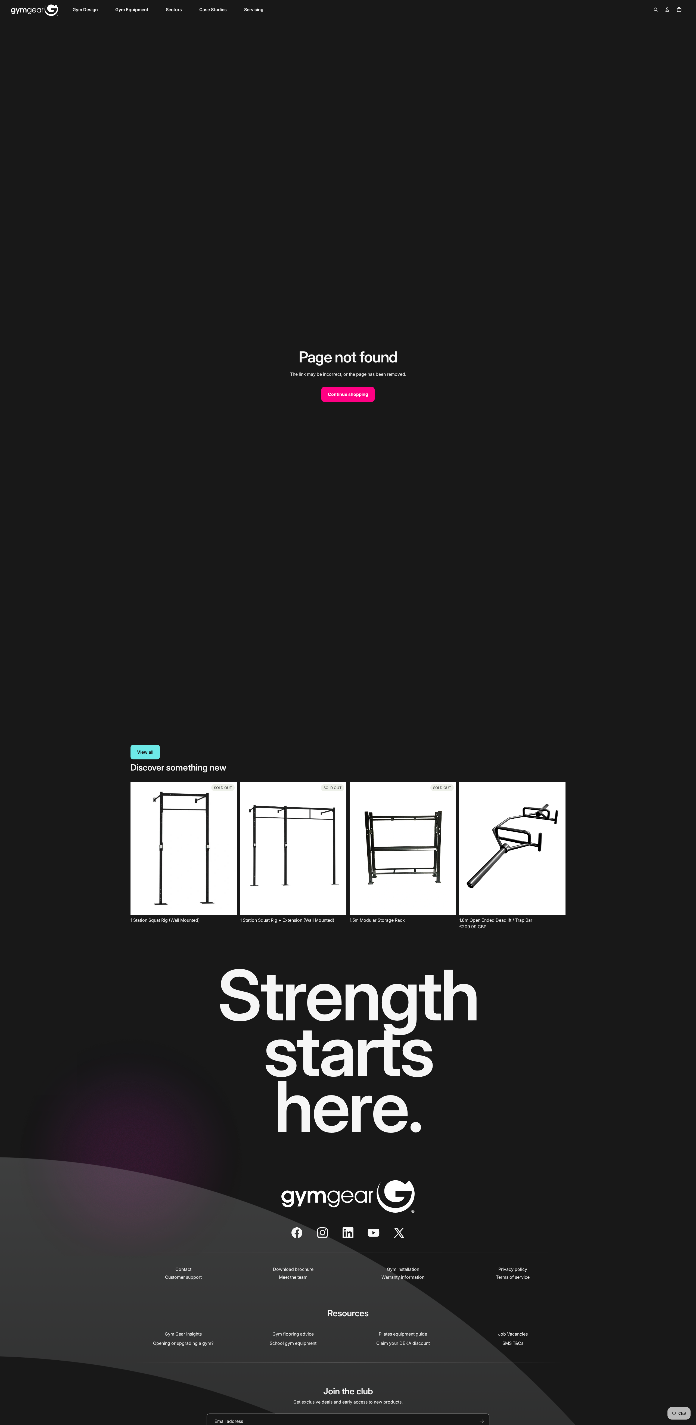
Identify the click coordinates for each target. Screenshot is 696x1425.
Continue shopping (348, 394)
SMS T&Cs (512, 1343)
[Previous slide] (467, 849)
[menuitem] (85, 9)
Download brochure (293, 1269)
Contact (183, 1269)
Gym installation (403, 1269)
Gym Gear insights (183, 1334)
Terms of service (513, 1277)
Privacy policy (512, 1269)
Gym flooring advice (293, 1334)
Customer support (183, 1277)
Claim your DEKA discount (403, 1343)
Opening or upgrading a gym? (183, 1343)
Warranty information (402, 1277)
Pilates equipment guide (403, 1334)
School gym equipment (293, 1343)
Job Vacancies (513, 1334)
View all (145, 752)
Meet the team (293, 1277)
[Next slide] (557, 849)
